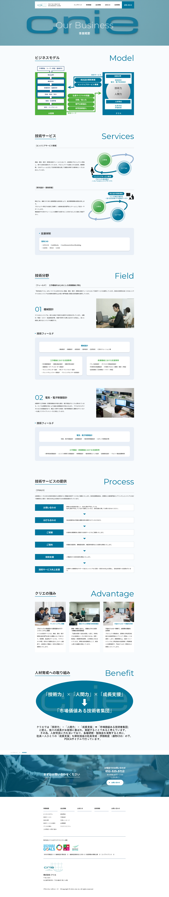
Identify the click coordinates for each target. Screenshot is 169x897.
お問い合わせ (115, 808)
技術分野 (46, 820)
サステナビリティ (65, 826)
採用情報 (97, 808)
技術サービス (47, 817)
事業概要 (46, 808)
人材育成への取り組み (50, 829)
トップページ (14, 752)
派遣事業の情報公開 (92, 854)
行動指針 (63, 817)
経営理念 (63, 814)
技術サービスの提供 (49, 823)
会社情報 (63, 808)
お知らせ (80, 808)
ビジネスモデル (48, 814)
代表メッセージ (65, 820)
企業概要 (63, 823)
